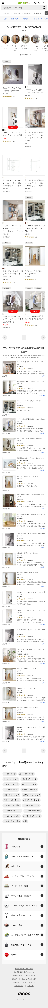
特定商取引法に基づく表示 (24, 969)
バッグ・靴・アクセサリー (22, 13)
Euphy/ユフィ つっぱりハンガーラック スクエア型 (31, 592)
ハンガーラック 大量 (31, 800)
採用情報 (16, 982)
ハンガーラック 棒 (29, 784)
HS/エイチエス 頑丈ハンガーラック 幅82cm (29, 438)
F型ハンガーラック (29, 779)
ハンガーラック (10, 774)
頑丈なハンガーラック (31, 795)
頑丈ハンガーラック (11, 795)
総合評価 (6, 376)
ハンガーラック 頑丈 (33, 811)
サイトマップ (30, 975)
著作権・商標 (17, 975)
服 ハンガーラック (11, 779)
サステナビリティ (29, 982)
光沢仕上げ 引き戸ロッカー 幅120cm (27, 572)
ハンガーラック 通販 (12, 805)
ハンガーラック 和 (11, 789)
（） (13, 96)
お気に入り (39, 2)
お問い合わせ (19, 986)
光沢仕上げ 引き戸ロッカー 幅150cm (27, 476)
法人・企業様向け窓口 (29, 979)
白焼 (25, 821)
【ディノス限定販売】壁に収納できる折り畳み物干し (32, 419)
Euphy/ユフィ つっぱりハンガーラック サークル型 (31, 533)
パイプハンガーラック (32, 816)
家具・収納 (37, 13)
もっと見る (42, 376)
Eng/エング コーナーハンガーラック (27, 688)
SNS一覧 (31, 986)
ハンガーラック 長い (12, 821)
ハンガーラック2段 (11, 784)
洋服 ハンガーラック (12, 800)
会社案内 (14, 979)
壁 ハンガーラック (26, 774)
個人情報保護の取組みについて (24, 972)
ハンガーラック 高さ (12, 816)
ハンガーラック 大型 (31, 805)
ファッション (5, 13)
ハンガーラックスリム (12, 811)
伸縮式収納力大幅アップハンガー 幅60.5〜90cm (30, 458)
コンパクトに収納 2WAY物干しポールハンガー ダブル (32, 514)
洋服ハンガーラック (29, 789)
